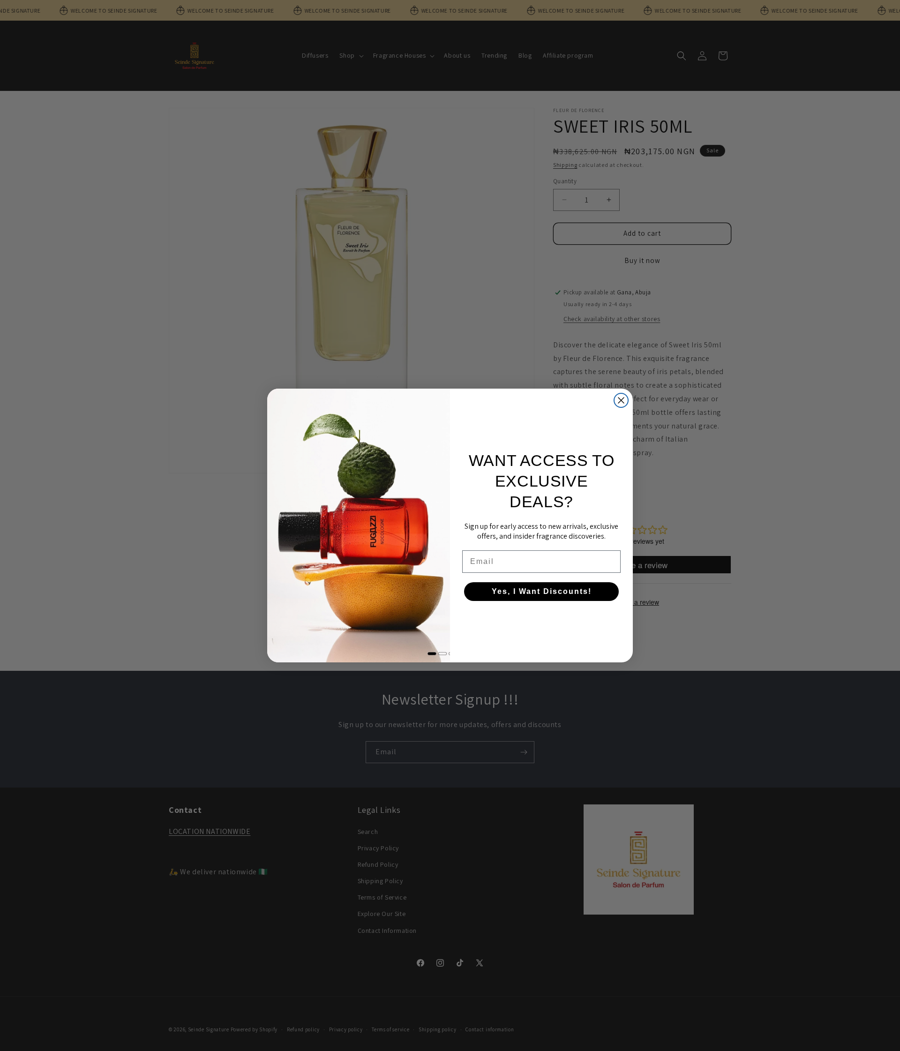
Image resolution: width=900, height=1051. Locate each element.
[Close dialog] (621, 400)
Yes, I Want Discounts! (542, 591)
